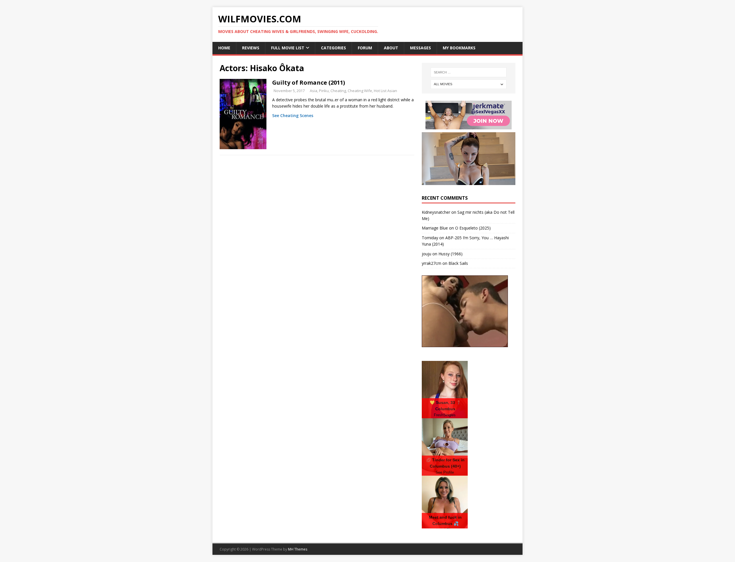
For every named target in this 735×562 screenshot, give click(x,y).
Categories (333, 47)
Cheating (338, 90)
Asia (313, 90)
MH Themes (297, 549)
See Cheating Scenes (292, 115)
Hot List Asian (385, 90)
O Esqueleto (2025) (473, 228)
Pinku (324, 90)
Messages (420, 47)
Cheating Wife (360, 90)
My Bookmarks (459, 47)
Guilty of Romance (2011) (308, 82)
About (391, 47)
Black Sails (458, 263)
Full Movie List (287, 47)
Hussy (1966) (450, 253)
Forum (365, 47)
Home (224, 47)
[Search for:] (468, 72)
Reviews (250, 47)
